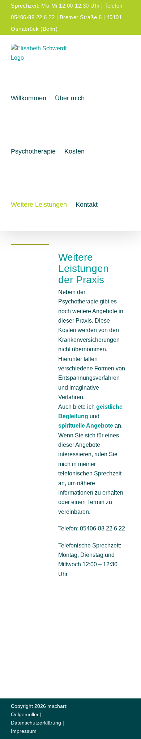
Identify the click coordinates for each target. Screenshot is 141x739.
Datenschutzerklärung (36, 723)
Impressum (24, 731)
